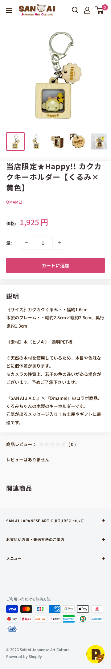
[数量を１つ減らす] (26, 242)
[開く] (75, 10)
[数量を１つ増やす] (59, 242)
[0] (100, 10)
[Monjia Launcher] (95, 654)
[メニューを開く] (9, 10)
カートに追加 (55, 265)
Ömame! (14, 202)
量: (9, 243)
